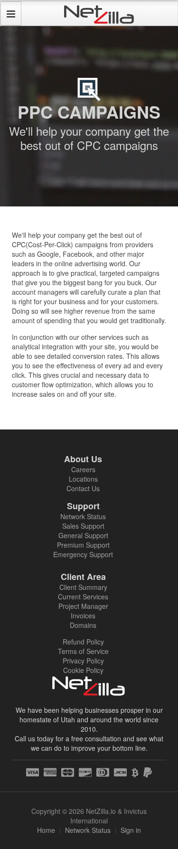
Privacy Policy (83, 660)
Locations (83, 479)
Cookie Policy (83, 670)
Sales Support (83, 526)
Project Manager (83, 606)
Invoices (83, 615)
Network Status (83, 516)
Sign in (131, 830)
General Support (83, 535)
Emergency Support (83, 554)
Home (46, 830)
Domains (83, 625)
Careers (83, 469)
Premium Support (83, 545)
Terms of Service (83, 651)
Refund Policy (83, 641)
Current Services (83, 596)
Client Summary (83, 587)
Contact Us (83, 488)
